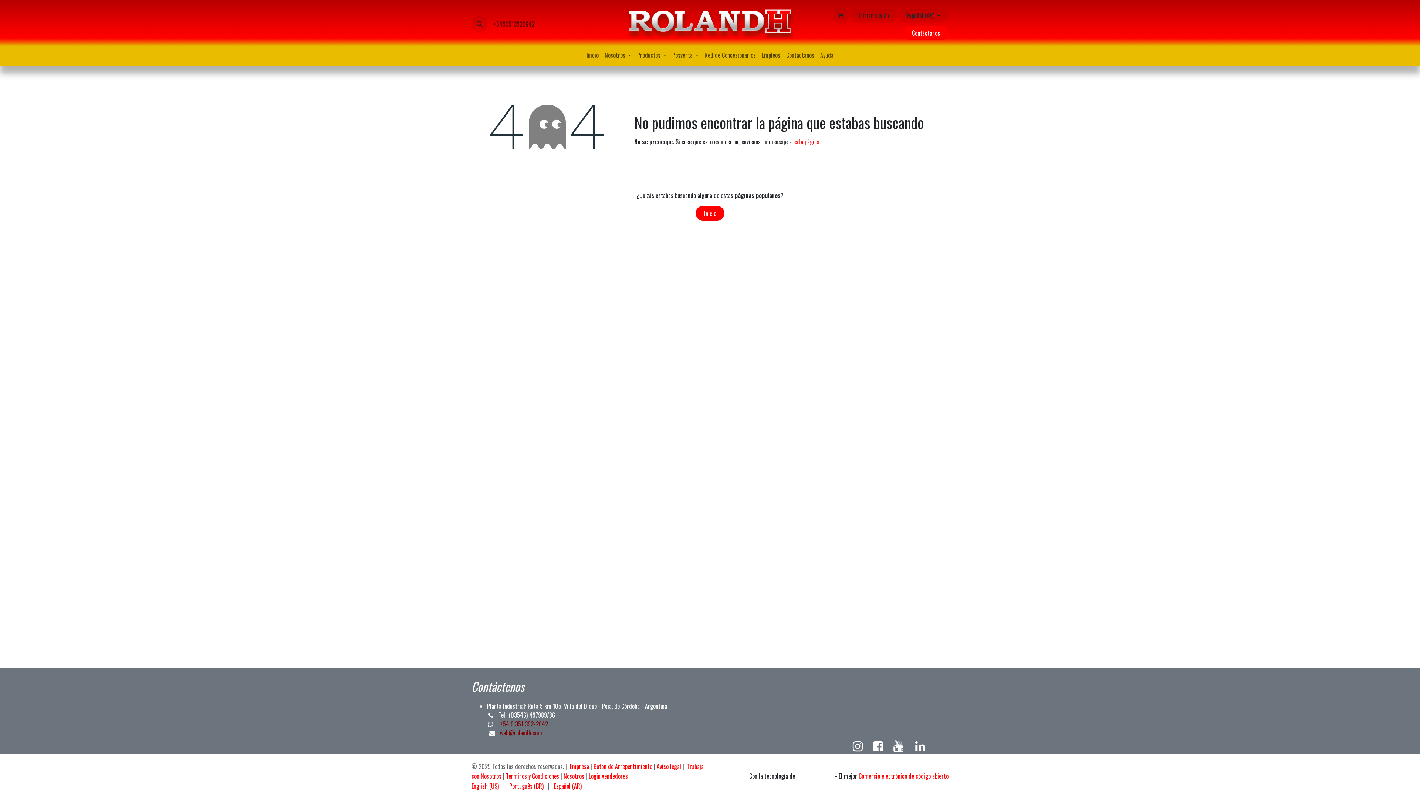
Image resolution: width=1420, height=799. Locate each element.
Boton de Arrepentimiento (623, 766)
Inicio (710, 213)
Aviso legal (669, 766)
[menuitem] (593, 55)
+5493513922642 (514, 24)
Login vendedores (608, 776)
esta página (806, 141)
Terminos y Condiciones (532, 776)
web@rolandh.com (521, 732)
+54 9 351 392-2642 (523, 723)
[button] (479, 24)
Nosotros (574, 776)
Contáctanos (926, 32)
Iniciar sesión (874, 15)
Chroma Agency (815, 776)
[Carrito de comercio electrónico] (841, 15)
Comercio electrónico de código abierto (904, 776)
